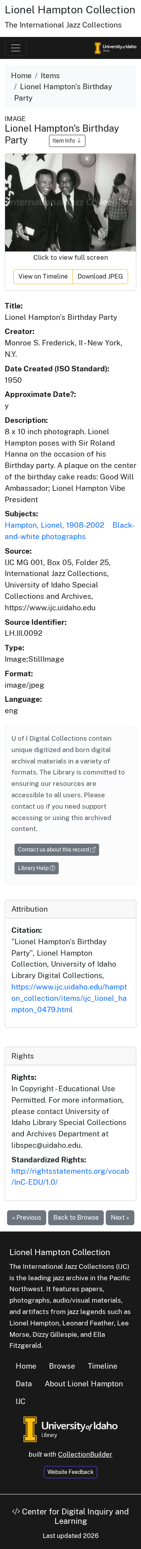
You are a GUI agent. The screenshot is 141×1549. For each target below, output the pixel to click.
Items (50, 75)
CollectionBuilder (85, 1454)
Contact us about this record (54, 849)
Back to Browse (76, 1217)
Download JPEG (100, 276)
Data (24, 1383)
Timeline (103, 1366)
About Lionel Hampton (84, 1383)
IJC (20, 1401)
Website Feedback (70, 1472)
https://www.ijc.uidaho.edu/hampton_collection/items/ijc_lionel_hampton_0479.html (69, 998)
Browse (62, 1366)
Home (21, 75)
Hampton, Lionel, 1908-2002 (54, 525)
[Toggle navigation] (16, 48)
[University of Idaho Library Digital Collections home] (70, 1428)
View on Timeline (43, 276)
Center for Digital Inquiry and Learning (74, 1516)
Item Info (64, 141)
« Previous (26, 1217)
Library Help (34, 868)
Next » (120, 1217)
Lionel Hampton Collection (70, 9)
